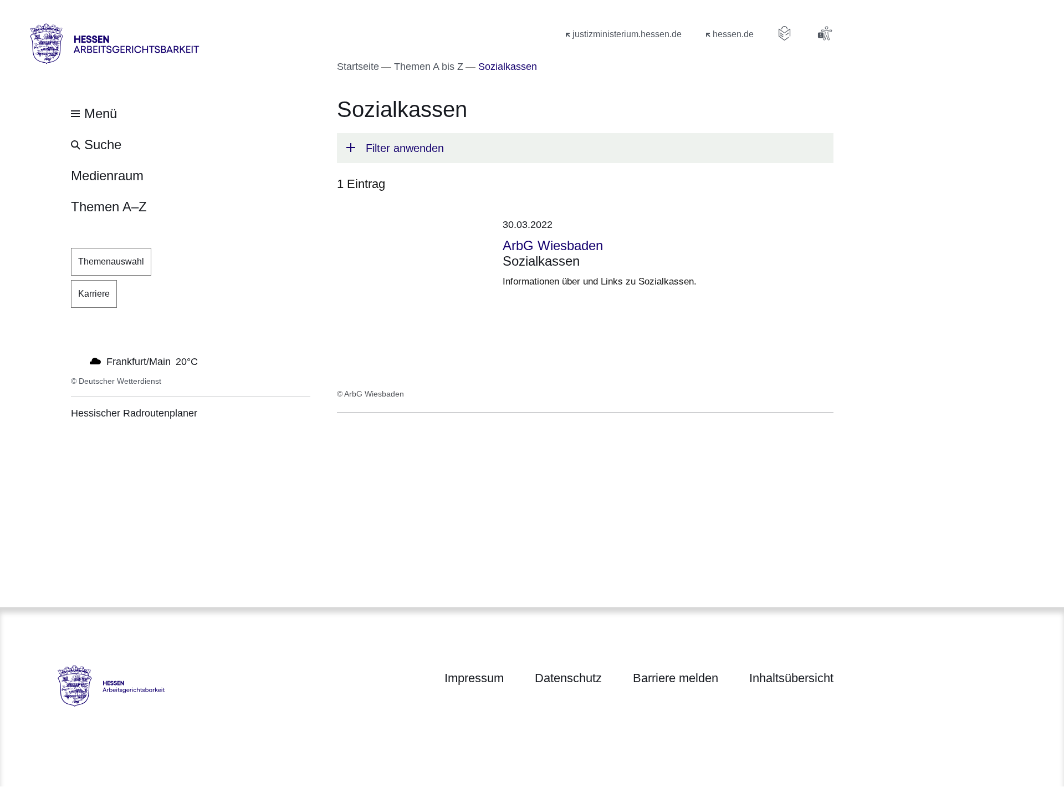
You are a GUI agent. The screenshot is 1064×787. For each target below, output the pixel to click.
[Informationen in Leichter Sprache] (785, 33)
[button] (585, 148)
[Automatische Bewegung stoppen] (77, 360)
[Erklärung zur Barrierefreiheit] (824, 33)
